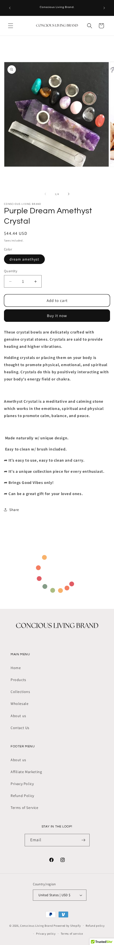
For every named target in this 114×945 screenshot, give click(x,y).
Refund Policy (22, 795)
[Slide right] (68, 194)
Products (18, 679)
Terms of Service (24, 807)
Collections (20, 691)
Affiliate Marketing (26, 771)
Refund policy (95, 925)
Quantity (10, 271)
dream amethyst (24, 259)
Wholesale (19, 703)
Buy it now (57, 315)
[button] (10, 26)
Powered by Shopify (67, 925)
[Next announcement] (104, 8)
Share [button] (14, 509)
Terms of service (72, 933)
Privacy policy (46, 933)
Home (16, 667)
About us (18, 715)
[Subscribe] (83, 840)
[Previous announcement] (10, 8)
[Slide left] (45, 194)
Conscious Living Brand (36, 925)
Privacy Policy (22, 783)
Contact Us (20, 727)
